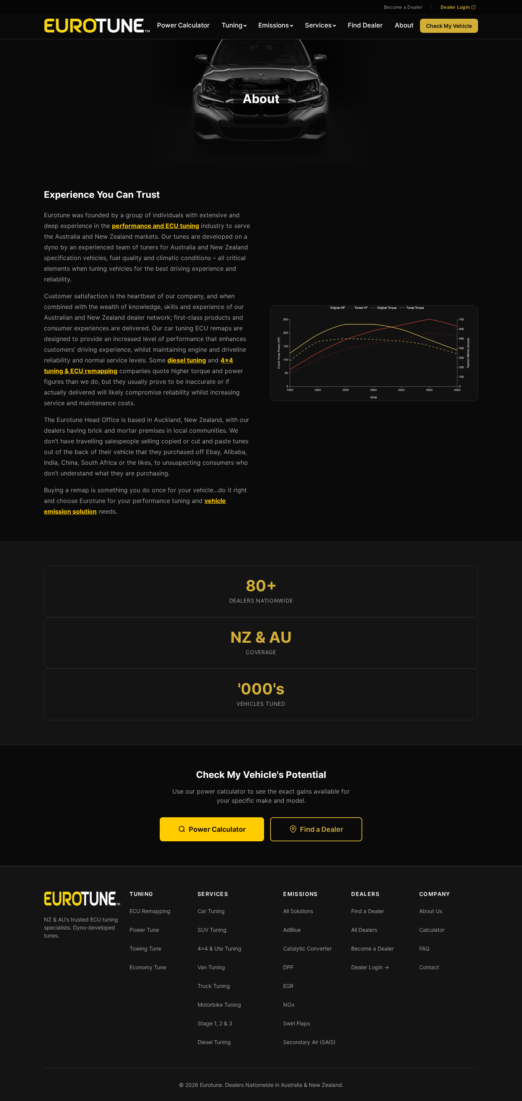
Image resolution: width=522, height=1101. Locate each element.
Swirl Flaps (296, 1023)
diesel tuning (186, 360)
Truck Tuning (214, 986)
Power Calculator (183, 25)
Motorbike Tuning (219, 1004)
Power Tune (144, 929)
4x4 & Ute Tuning (220, 948)
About (404, 25)
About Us (430, 911)
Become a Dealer (403, 7)
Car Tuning (211, 911)
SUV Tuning (212, 929)
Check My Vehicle (449, 26)
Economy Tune (148, 967)
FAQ (424, 948)
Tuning (232, 25)
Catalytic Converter (307, 948)
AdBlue (292, 929)
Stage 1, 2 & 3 (215, 1023)
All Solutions (298, 911)
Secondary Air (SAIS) (309, 1042)
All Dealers (364, 929)
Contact (429, 967)
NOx (289, 1004)
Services (318, 25)
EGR (288, 986)
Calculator (431, 929)
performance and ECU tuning (155, 226)
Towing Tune (145, 948)
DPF (288, 967)
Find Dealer (365, 25)
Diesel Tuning (214, 1042)
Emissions (273, 25)
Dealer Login (455, 7)
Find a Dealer (321, 829)
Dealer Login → (370, 967)
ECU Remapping (150, 911)
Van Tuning (211, 967)
